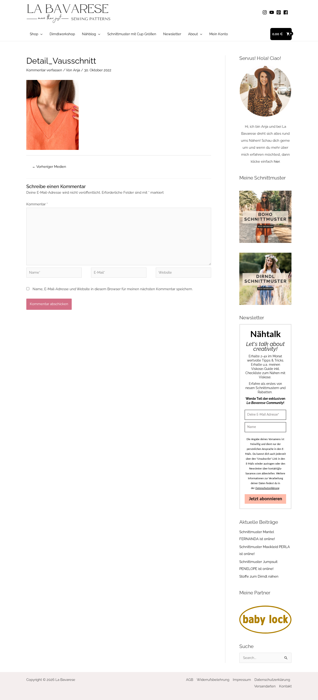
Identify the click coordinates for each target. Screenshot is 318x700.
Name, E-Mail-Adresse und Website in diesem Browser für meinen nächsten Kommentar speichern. (113, 289)
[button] (40, 34)
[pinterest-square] (279, 12)
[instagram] (265, 12)
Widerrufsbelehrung (213, 680)
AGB (189, 680)
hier (277, 161)
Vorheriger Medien (49, 167)
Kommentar (37, 204)
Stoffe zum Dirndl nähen (258, 576)
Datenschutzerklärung (272, 680)
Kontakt (285, 686)
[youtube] (272, 12)
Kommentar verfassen (44, 70)
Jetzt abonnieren (265, 499)
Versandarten (265, 686)
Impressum (242, 680)
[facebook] (286, 12)
